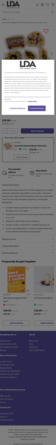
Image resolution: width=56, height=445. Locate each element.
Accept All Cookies (37, 108)
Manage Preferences (17, 108)
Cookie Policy (32, 101)
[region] (28, 87)
